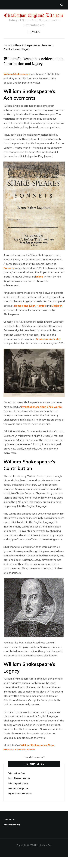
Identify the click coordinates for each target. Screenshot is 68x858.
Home (6, 45)
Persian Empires (18, 788)
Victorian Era (16, 773)
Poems (31, 749)
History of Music (18, 783)
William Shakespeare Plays (37, 745)
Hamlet (41, 305)
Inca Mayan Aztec (19, 778)
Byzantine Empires (20, 793)
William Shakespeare (16, 73)
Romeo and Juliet (24, 305)
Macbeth (56, 305)
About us (9, 819)
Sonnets (8, 268)
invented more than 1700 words (41, 406)
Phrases (8, 749)
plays (39, 276)
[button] (34, 31)
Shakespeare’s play (48, 338)
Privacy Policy (12, 824)
